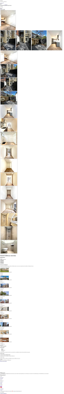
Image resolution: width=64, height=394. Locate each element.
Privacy (6, 393)
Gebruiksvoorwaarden (2, 393)
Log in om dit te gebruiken (4, 361)
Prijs (4, 5)
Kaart (10, 5)
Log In (1, 8)
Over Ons (6, 5)
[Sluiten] (1, 4)
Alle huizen (9, 5)
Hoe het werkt (2, 5)
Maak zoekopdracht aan (3, 346)
